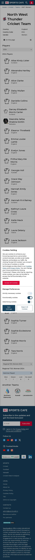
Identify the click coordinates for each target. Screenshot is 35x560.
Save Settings (9, 308)
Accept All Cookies (11, 283)
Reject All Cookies (24, 308)
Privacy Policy (15, 268)
